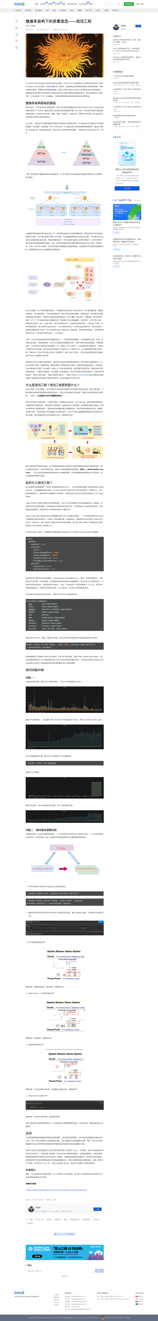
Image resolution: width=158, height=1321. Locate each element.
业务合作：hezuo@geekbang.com (75, 1299)
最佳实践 (121, 85)
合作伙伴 (56, 1300)
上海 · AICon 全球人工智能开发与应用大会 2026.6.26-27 (113, 1299)
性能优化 (58, 1219)
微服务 (49, 86)
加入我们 (56, 1302)
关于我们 (56, 1294)
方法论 (127, 85)
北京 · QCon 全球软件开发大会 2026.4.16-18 (110, 1296)
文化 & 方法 (40, 1219)
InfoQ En (140, 1296)
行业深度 (30, 1223)
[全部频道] (123, 10)
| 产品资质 (127, 1318)
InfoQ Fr (140, 1301)
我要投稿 (56, 1297)
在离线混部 (86, 1219)
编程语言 (138, 85)
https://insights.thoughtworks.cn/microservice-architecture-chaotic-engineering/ (57, 1190)
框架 (65, 1219)
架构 (31, 1219)
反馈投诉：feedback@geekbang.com (76, 1301)
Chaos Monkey (84, 375)
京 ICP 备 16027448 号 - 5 (92, 1318)
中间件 (133, 85)
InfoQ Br (140, 1304)
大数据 (117, 118)
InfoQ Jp (140, 1299)
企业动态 (96, 1219)
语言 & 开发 (126, 102)
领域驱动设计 (74, 1219)
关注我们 (56, 1305)
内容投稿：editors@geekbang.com (75, 1296)
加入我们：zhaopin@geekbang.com (75, 1304)
